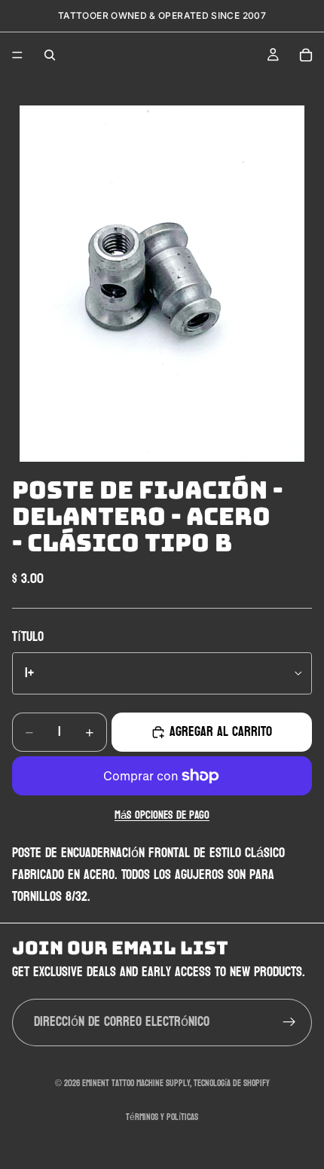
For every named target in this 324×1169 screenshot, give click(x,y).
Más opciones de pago (162, 816)
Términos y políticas (162, 1117)
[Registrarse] (289, 1022)
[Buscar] (49, 55)
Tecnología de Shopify (232, 1083)
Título (28, 636)
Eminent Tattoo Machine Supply (136, 1083)
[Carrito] (305, 55)
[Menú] (17, 55)
